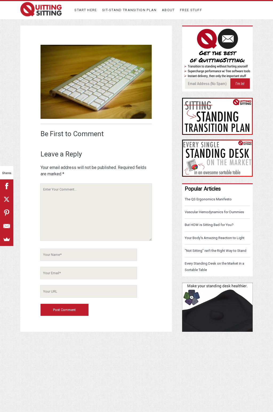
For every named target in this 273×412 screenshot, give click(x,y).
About (168, 10)
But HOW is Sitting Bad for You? (209, 225)
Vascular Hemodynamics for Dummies (214, 212)
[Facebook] (6, 186)
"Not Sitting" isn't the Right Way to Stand (215, 251)
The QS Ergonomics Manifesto (208, 199)
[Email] (6, 226)
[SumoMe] (6, 239)
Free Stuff (191, 10)
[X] (6, 199)
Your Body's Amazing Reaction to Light (214, 238)
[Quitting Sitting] (41, 14)
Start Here (85, 10)
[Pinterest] (6, 212)
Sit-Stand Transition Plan (129, 10)
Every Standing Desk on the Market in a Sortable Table (214, 266)
